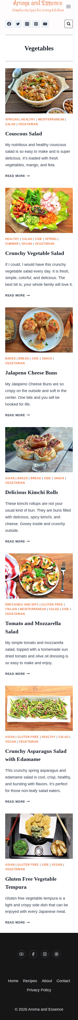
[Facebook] (9, 24)
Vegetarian (28, 124)
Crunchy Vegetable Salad (34, 253)
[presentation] (39, 90)
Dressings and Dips (22, 604)
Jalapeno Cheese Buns (31, 373)
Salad (10, 124)
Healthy (28, 119)
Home (13, 981)
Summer (12, 243)
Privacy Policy (39, 990)
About (47, 981)
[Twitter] (18, 24)
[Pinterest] (36, 24)
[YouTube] (45, 24)
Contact (63, 981)
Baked (10, 358)
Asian (10, 478)
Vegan (26, 243)
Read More (17, 176)
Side (38, 239)
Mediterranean (51, 119)
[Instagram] (27, 24)
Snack (47, 358)
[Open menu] (68, 6)
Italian (11, 609)
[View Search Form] (69, 24)
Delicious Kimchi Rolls (31, 492)
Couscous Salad (23, 133)
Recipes (30, 981)
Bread (23, 358)
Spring (51, 239)
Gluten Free (52, 604)
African (11, 119)
